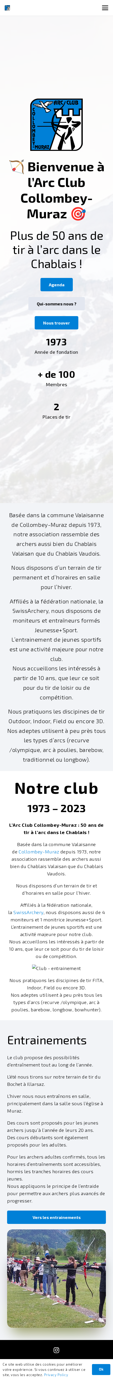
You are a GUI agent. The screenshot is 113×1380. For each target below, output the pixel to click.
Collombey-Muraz (39, 851)
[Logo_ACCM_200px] (7, 7)
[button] (105, 8)
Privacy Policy (56, 1375)
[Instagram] (56, 1350)
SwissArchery (28, 912)
